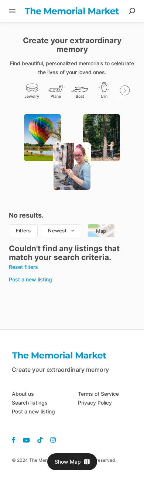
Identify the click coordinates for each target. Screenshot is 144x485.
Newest (57, 230)
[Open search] (132, 11)
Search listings (30, 402)
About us (23, 394)
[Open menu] (12, 11)
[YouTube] (26, 439)
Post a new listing (33, 411)
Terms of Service (98, 394)
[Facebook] (15, 439)
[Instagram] (51, 439)
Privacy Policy (95, 402)
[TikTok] (40, 439)
